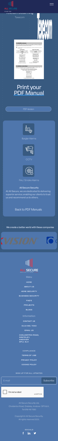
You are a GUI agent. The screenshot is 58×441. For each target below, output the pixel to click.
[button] (50, 6)
